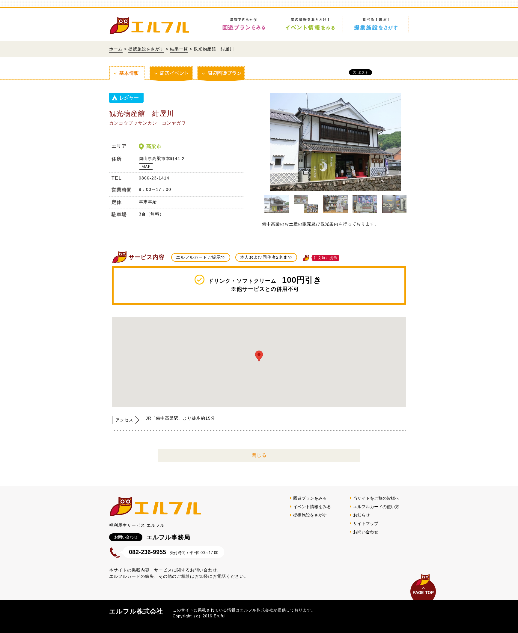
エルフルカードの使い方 (376, 506)
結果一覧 (179, 49)
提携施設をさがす (146, 49)
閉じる (259, 455)
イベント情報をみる (312, 506)
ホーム (116, 49)
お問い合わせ (365, 531)
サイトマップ (365, 523)
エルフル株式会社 (136, 611)
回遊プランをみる (310, 498)
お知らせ (361, 515)
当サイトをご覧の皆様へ (376, 498)
